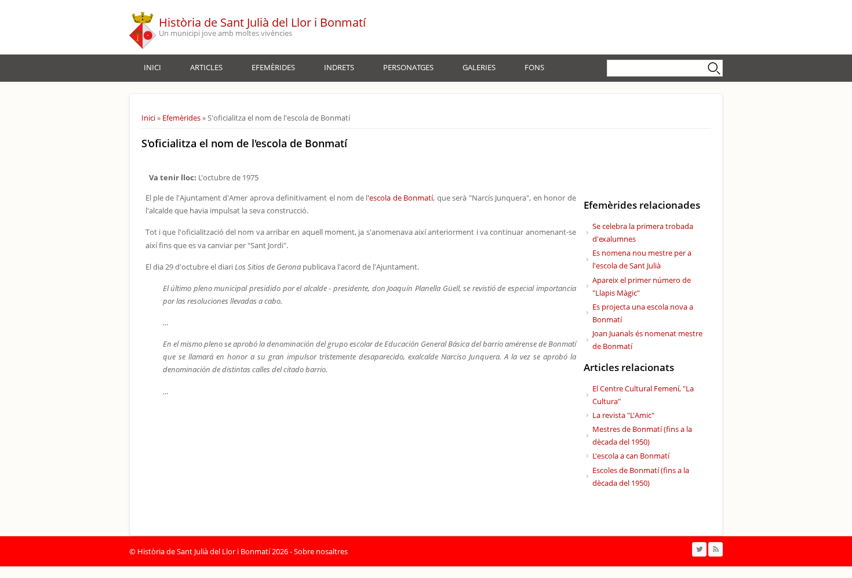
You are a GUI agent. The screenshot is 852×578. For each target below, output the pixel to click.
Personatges (408, 67)
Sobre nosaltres (321, 551)
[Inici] (142, 27)
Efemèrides (273, 67)
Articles (206, 67)
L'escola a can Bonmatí (630, 455)
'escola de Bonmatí (400, 197)
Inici (152, 67)
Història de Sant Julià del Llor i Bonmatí (262, 22)
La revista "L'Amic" (623, 415)
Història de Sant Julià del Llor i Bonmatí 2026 (212, 551)
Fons (534, 67)
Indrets (339, 67)
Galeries (479, 67)
